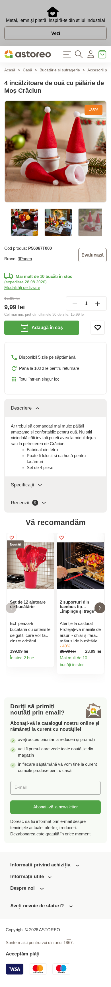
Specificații (22, 485)
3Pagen (25, 259)
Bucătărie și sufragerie (60, 70)
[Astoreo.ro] (27, 54)
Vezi (55, 33)
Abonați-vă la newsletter (55, 807)
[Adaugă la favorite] (98, 328)
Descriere (21, 408)
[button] (11, 608)
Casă (27, 70)
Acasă (9, 70)
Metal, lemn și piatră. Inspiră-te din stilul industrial (55, 20)
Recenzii (23, 502)
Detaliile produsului (47, 660)
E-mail (20, 787)
